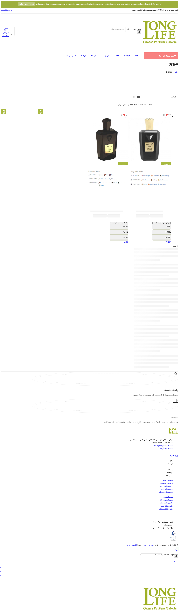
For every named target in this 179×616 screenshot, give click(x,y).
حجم (163, 220)
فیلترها (173, 97)
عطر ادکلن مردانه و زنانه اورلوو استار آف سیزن (106, 211)
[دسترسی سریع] (164, 116)
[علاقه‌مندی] (168, 116)
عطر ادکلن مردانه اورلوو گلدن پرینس (149, 211)
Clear (168, 242)
